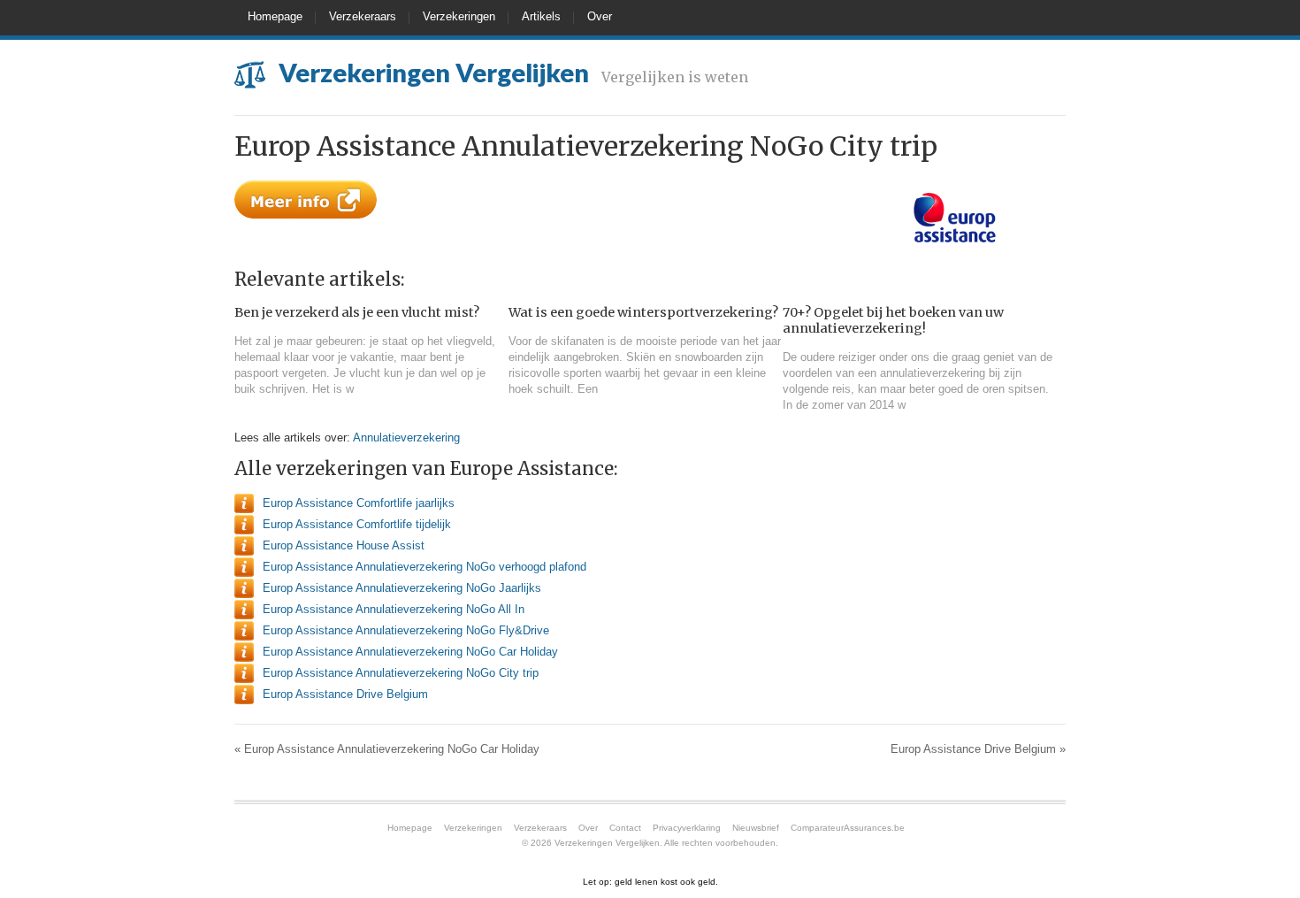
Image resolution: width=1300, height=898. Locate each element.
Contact (625, 828)
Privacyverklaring (687, 828)
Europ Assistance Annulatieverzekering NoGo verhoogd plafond (424, 566)
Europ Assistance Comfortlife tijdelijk (357, 524)
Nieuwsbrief (755, 828)
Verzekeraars (362, 16)
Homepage (275, 16)
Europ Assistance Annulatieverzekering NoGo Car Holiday (410, 651)
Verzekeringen (459, 16)
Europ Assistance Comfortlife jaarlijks (359, 503)
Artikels (541, 16)
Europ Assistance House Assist (343, 545)
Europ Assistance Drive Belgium (345, 694)
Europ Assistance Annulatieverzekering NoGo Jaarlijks (402, 588)
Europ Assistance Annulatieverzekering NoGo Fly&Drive (406, 630)
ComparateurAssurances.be (848, 828)
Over (599, 16)
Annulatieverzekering (406, 437)
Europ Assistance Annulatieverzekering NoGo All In (393, 609)
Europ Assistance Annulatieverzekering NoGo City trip (401, 672)
